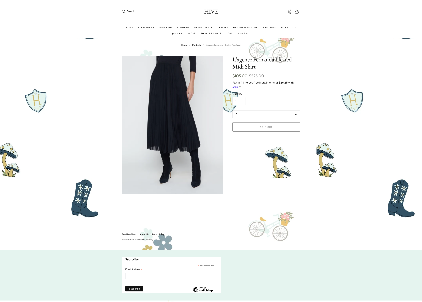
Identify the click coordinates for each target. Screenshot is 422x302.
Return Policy (158, 234)
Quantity (237, 93)
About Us (144, 234)
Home (129, 27)
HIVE (211, 11)
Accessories (146, 27)
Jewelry (177, 33)
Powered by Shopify (144, 239)
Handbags (269, 27)
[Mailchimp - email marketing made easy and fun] (203, 292)
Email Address (133, 269)
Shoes (191, 33)
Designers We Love (245, 27)
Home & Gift (288, 27)
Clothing (183, 27)
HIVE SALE (244, 33)
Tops (229, 33)
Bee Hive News (129, 234)
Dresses (222, 27)
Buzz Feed (165, 27)
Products (196, 44)
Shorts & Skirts (211, 33)
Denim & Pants (203, 27)
